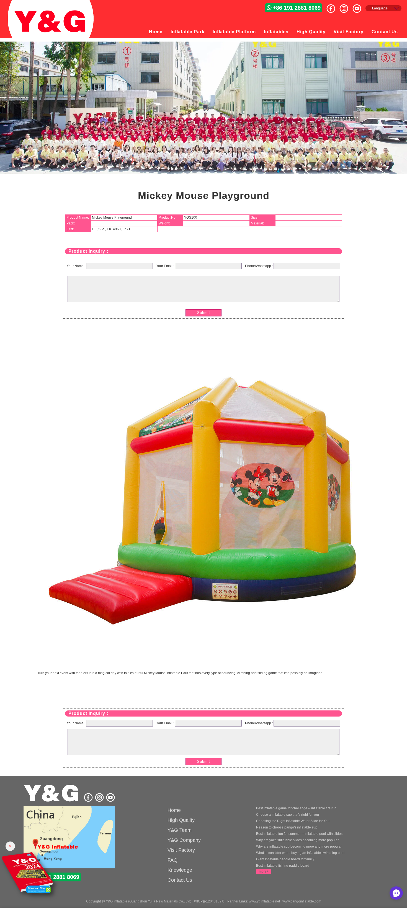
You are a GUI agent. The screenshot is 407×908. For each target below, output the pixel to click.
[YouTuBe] (358, 6)
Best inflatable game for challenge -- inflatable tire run (296, 808)
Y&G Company (184, 840)
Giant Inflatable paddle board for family (285, 859)
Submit (203, 313)
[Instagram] (345, 6)
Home (156, 31)
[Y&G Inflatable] (52, 801)
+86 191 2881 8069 (297, 8)
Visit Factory (349, 31)
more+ (264, 871)
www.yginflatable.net (264, 901)
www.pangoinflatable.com (301, 901)
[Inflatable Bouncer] (69, 838)
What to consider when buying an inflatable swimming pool (300, 853)
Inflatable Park (188, 31)
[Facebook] (332, 6)
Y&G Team (180, 830)
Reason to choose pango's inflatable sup (286, 827)
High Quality (311, 31)
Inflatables (276, 31)
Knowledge (180, 870)
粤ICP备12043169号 (209, 901)
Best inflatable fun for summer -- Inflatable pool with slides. (299, 834)
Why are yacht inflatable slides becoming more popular (297, 840)
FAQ (172, 860)
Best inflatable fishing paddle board (282, 866)
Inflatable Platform (234, 31)
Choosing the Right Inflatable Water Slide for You (292, 821)
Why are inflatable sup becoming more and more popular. (299, 846)
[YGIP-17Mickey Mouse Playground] (203, 658)
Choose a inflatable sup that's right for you (287, 815)
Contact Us (385, 31)
